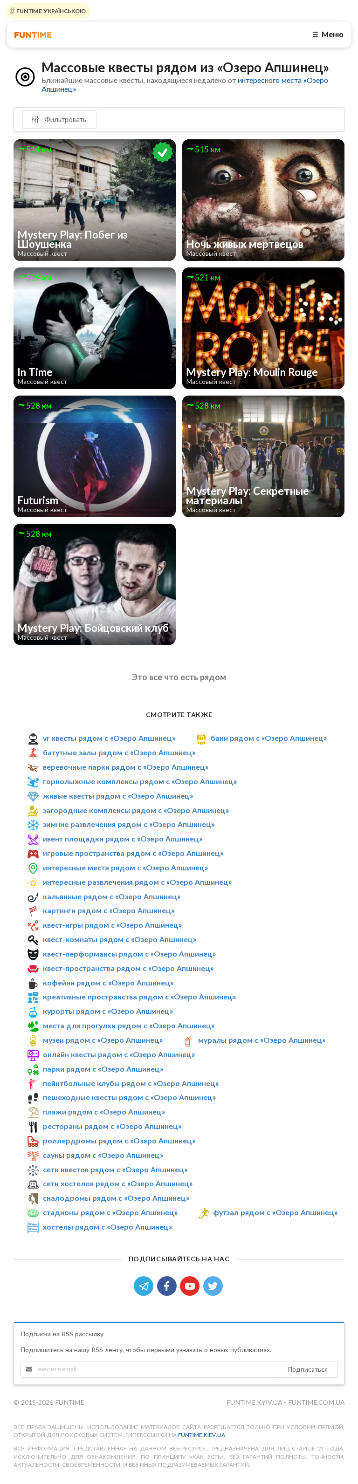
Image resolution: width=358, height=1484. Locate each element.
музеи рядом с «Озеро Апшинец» (103, 1039)
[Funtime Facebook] (168, 1285)
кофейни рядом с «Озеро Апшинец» (108, 982)
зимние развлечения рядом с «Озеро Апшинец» (128, 824)
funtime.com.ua (316, 1402)
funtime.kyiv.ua (255, 1402)
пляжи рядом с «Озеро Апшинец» (104, 1111)
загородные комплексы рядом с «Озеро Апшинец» (136, 810)
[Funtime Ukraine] (33, 35)
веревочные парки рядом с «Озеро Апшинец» (125, 766)
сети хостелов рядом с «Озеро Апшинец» (118, 1183)
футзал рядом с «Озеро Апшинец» (275, 1212)
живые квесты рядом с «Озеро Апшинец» (118, 795)
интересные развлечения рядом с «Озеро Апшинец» (137, 881)
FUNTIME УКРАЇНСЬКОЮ (50, 10)
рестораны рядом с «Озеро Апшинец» (112, 1126)
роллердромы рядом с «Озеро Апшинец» (119, 1140)
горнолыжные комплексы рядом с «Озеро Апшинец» (140, 781)
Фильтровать (64, 119)
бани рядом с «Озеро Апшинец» (269, 737)
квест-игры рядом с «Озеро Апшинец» (112, 924)
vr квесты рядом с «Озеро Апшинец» (109, 737)
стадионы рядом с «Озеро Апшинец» (110, 1212)
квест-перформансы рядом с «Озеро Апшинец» (129, 953)
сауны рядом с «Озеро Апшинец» (103, 1154)
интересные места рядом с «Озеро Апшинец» (125, 867)
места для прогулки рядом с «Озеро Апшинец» (128, 1025)
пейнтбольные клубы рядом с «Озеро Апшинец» (131, 1083)
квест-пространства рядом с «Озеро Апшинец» (128, 968)
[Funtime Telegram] (145, 1285)
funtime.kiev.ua (201, 1434)
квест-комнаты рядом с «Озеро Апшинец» (119, 939)
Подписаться (308, 1369)
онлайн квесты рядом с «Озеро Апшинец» (119, 1054)
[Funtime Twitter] (214, 1285)
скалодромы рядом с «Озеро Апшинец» (116, 1197)
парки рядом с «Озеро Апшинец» (103, 1068)
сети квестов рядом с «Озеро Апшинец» (115, 1169)
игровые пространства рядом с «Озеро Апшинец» (133, 852)
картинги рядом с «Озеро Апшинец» (108, 910)
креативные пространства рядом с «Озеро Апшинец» (139, 996)
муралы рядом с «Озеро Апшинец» (261, 1039)
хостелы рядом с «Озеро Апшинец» (107, 1226)
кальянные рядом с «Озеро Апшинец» (111, 896)
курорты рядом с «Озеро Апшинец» (108, 1010)
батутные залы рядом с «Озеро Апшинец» (119, 752)
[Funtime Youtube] (191, 1285)
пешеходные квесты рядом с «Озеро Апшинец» (129, 1097)
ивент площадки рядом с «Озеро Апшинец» (122, 838)
